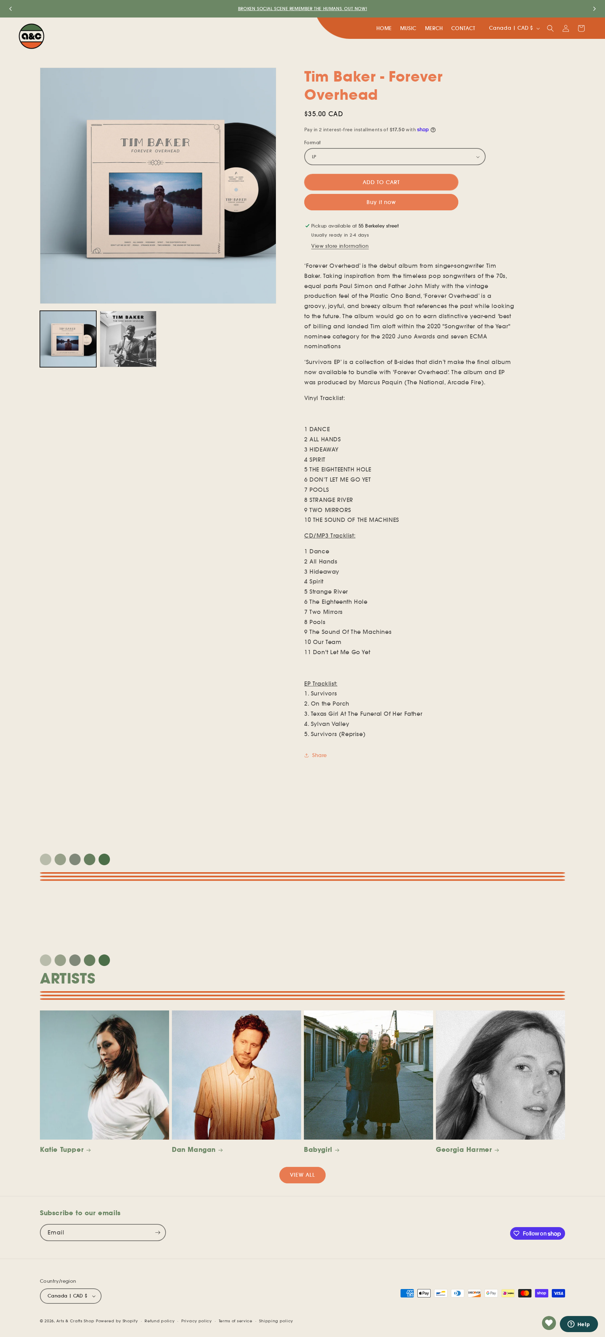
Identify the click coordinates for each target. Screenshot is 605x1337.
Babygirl (318, 1150)
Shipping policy (276, 1320)
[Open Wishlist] (549, 1323)
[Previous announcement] (11, 9)
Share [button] (319, 755)
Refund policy (159, 1320)
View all (302, 1174)
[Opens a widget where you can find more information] (578, 1325)
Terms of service (235, 1320)
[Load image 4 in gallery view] (128, 339)
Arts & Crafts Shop (75, 1320)
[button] (550, 28)
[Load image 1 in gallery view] (68, 339)
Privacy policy (196, 1320)
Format (312, 143)
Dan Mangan (194, 1150)
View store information (340, 246)
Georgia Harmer (464, 1150)
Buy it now (381, 202)
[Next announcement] (594, 9)
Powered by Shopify (117, 1320)
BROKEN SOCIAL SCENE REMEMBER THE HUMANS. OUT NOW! (302, 8)
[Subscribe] (157, 1232)
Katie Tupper (62, 1150)
